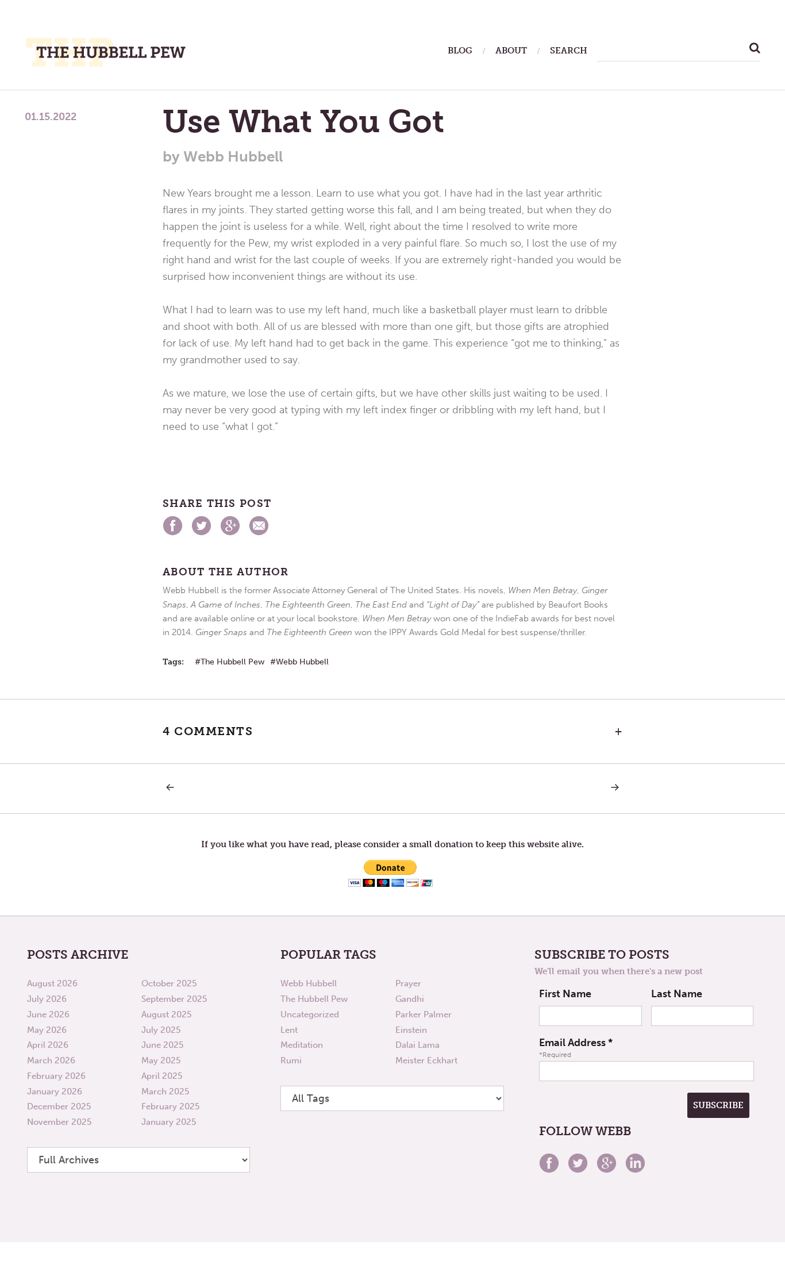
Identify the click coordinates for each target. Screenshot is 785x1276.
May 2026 (47, 1030)
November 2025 (59, 1122)
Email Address (576, 1042)
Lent (289, 1030)
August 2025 (166, 1014)
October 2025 (169, 983)
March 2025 (165, 1091)
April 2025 (161, 1076)
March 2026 (51, 1060)
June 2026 (48, 1014)
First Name (565, 993)
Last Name (676, 993)
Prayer (408, 983)
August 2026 (52, 983)
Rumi (291, 1060)
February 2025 (170, 1106)
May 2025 (160, 1060)
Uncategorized (309, 1014)
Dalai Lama (417, 1045)
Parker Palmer (423, 1014)
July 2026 (47, 999)
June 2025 (162, 1045)
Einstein (411, 1030)
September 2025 (174, 999)
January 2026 (54, 1091)
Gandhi (409, 999)
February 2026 (56, 1076)
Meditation (301, 1045)
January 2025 (168, 1122)
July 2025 (160, 1030)
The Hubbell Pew (232, 662)
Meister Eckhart (426, 1060)
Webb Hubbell (302, 662)
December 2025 (59, 1106)
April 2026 (47, 1045)
